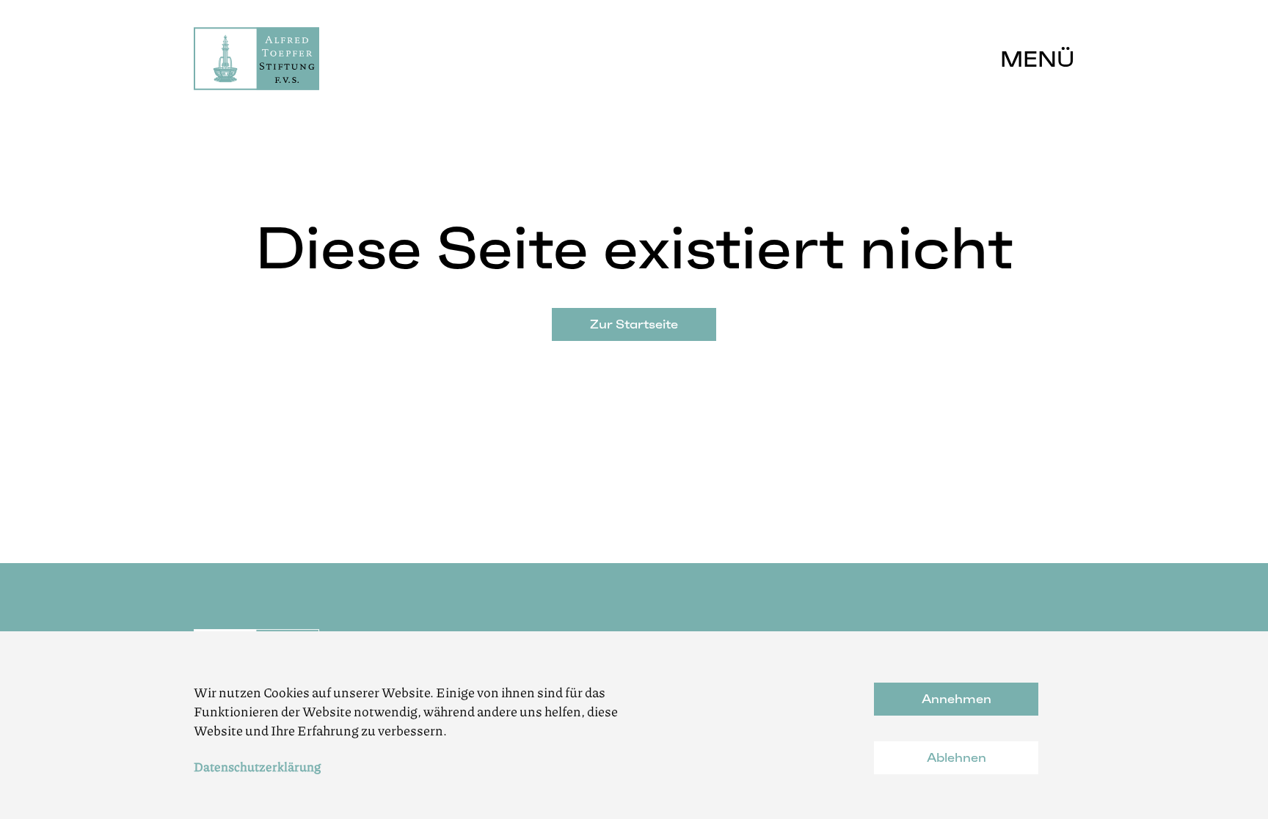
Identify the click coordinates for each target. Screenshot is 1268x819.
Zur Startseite (634, 324)
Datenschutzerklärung (257, 766)
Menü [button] (1037, 59)
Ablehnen (956, 757)
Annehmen (956, 699)
